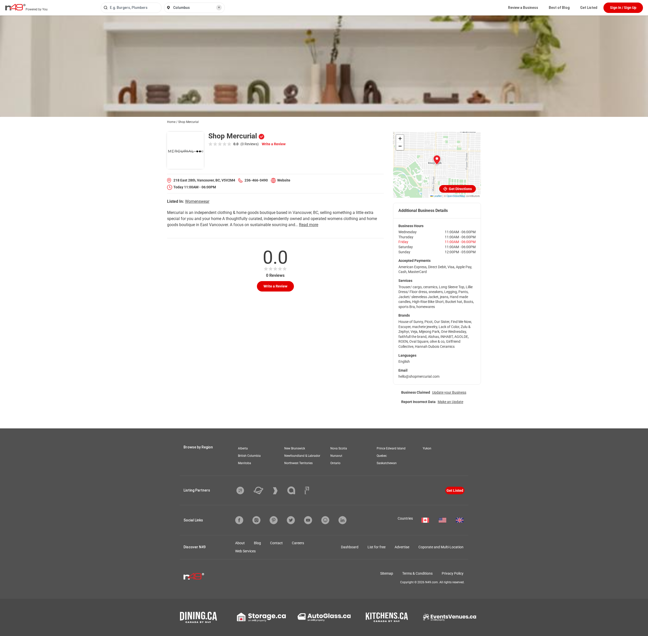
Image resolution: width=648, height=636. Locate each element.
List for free (377, 547)
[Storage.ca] (261, 617)
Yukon (427, 448)
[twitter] (291, 520)
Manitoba (244, 463)
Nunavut (336, 456)
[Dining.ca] (198, 617)
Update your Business (449, 392)
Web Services (245, 551)
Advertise (402, 547)
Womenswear (197, 201)
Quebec (382, 456)
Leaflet (437, 196)
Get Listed (588, 8)
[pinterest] (274, 520)
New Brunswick (294, 448)
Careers (298, 543)
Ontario (335, 463)
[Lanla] (295, 490)
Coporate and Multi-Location (440, 547)
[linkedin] (342, 520)
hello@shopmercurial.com (418, 376)
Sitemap (386, 573)
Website (283, 180)
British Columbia (249, 456)
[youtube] (308, 520)
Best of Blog (559, 8)
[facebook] (239, 520)
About (240, 543)
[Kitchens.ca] (387, 617)
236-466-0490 (256, 180)
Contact (276, 543)
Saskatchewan (387, 463)
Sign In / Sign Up (623, 8)
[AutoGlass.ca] (324, 617)
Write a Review (274, 144)
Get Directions (460, 189)
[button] (437, 160)
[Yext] (244, 490)
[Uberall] (262, 490)
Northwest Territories (298, 463)
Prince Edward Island (391, 448)
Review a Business (523, 8)
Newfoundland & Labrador (302, 456)
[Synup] (279, 491)
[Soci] (307, 490)
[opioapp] (325, 520)
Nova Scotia (338, 448)
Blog (257, 543)
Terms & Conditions (417, 573)
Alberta (243, 448)
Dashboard (349, 547)
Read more (308, 224)
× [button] (219, 7)
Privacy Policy (452, 573)
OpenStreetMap (456, 196)
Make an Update (450, 402)
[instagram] (256, 520)
